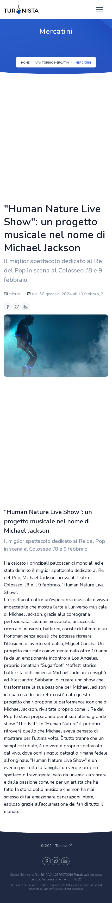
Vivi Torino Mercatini (52, 63)
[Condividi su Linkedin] (25, 306)
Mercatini (17, 294)
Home (25, 63)
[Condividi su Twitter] (17, 306)
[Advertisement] (56, 138)
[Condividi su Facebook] (8, 306)
